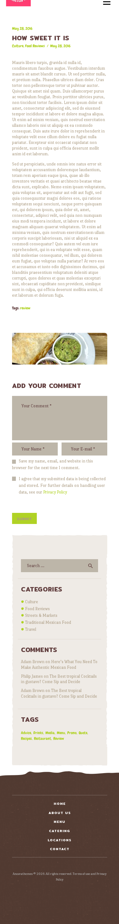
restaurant (42, 738)
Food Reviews (35, 45)
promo (71, 732)
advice (26, 732)
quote (83, 732)
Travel (30, 629)
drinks (38, 732)
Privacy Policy (55, 492)
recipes (26, 738)
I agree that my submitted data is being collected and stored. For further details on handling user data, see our (62, 485)
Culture (17, 45)
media (50, 732)
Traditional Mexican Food (48, 622)
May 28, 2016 (60, 45)
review (25, 308)
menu (61, 732)
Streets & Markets (41, 615)
